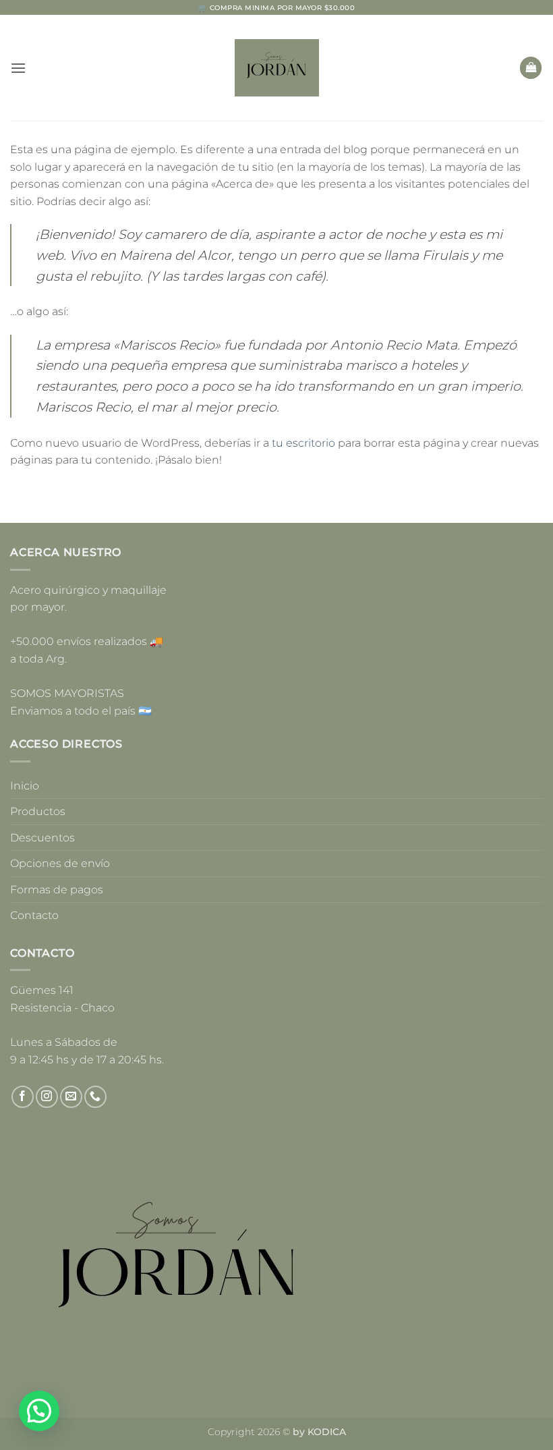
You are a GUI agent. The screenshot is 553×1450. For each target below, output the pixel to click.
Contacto (34, 915)
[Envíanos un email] (71, 1097)
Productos (37, 811)
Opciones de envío (60, 863)
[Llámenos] (95, 1097)
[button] (18, 67)
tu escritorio (303, 443)
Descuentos (42, 837)
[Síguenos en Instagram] (47, 1097)
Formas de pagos (56, 889)
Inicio (24, 785)
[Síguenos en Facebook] (22, 1097)
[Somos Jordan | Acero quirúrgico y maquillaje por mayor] (277, 67)
